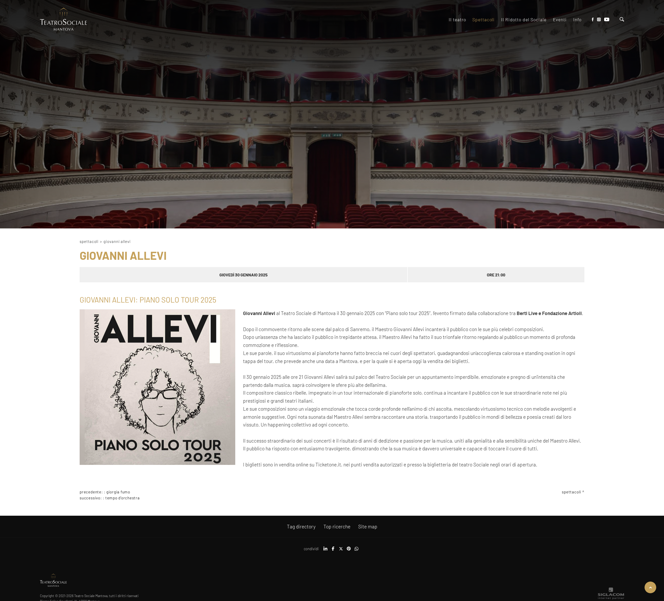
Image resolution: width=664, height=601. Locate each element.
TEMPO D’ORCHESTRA (122, 497)
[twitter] (341, 550)
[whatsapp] (356, 550)
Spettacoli (89, 241)
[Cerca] (622, 19)
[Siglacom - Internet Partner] (611, 598)
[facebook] (333, 550)
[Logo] (63, 19)
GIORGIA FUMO (118, 492)
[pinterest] (348, 550)
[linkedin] (325, 550)
